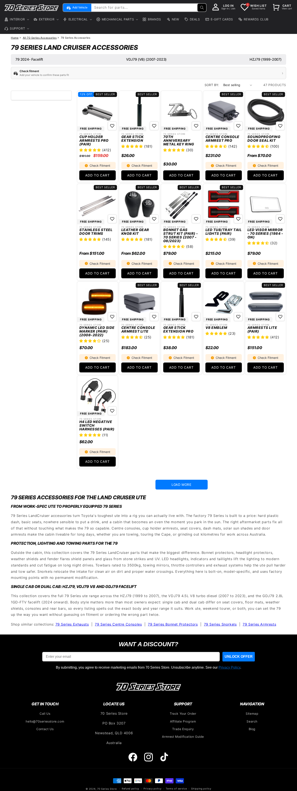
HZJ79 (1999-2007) (266, 59)
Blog (252, 729)
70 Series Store (107, 788)
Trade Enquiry (183, 729)
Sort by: (212, 85)
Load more (181, 485)
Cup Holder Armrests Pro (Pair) (94, 140)
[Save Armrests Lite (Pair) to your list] (280, 316)
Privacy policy (152, 788)
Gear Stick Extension (132, 138)
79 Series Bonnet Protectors (173, 624)
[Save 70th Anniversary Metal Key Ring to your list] (196, 126)
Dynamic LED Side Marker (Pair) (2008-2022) (97, 331)
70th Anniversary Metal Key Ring (178, 140)
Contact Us (44, 729)
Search (252, 721)
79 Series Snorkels (220, 624)
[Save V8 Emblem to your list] (238, 316)
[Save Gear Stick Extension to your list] (154, 126)
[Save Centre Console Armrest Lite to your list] (154, 316)
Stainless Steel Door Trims (95, 231)
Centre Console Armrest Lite (138, 329)
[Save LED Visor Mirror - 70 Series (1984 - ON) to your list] (280, 219)
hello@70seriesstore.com (45, 721)
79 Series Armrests (259, 624)
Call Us (45, 713)
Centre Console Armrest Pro (222, 138)
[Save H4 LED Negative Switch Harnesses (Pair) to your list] (112, 410)
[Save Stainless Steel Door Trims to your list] (112, 219)
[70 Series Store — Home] (148, 687)
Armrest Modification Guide (183, 736)
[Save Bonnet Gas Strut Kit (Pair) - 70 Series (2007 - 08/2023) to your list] (196, 219)
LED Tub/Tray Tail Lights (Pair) (223, 231)
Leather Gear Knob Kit (135, 231)
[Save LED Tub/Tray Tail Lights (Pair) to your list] (238, 219)
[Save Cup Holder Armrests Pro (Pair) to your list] (112, 126)
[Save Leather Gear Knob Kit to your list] (154, 219)
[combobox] (148, 8)
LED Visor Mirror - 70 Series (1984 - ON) (265, 233)
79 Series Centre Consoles (118, 624)
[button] (16, 19)
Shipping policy (201, 788)
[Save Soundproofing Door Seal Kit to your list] (280, 126)
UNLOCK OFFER (239, 656)
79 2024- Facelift (29, 59)
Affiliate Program (183, 721)
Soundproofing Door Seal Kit (263, 138)
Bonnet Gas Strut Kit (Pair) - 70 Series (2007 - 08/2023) (180, 235)
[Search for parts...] (201, 8)
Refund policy (130, 788)
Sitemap (252, 713)
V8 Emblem (216, 328)
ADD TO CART (97, 175)
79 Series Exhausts (72, 624)
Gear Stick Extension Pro (178, 329)
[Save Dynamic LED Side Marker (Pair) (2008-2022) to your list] (112, 316)
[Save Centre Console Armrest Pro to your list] (238, 126)
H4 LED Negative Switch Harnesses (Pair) (97, 425)
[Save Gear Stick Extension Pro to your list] (196, 316)
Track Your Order (183, 713)
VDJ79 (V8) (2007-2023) (146, 59)
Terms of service (176, 788)
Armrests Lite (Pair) (262, 329)
